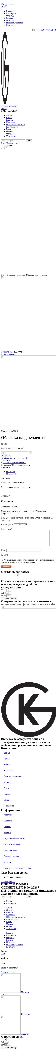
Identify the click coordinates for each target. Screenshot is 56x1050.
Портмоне (6, 431)
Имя (3, 550)
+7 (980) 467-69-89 (9, 106)
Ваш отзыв (6, 529)
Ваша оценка (7, 524)
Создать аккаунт (8, 972)
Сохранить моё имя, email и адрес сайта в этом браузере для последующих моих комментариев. (27, 561)
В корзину (6, 456)
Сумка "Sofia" (7, 352)
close (3, 953)
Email (4, 555)
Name (4, 590)
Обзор (4, 275)
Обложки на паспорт (16, 275)
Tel (2, 593)
